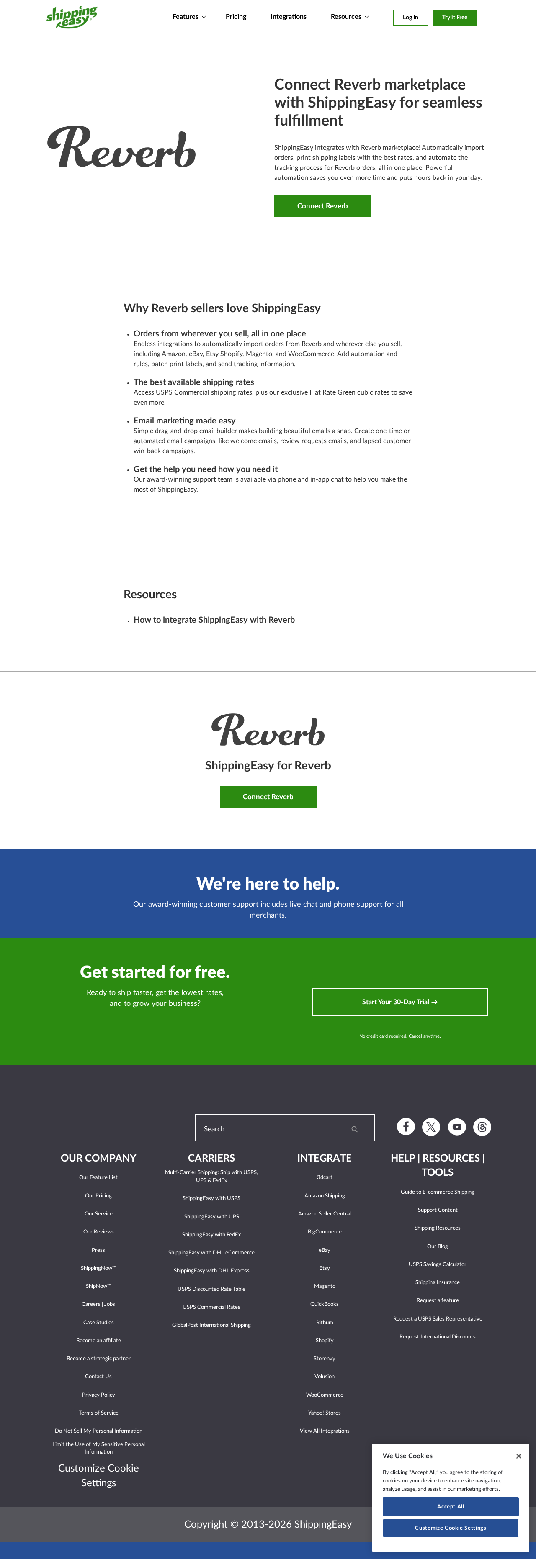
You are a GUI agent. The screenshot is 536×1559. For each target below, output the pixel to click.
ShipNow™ (98, 1286)
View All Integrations (325, 1431)
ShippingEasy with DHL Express (212, 1271)
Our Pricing (98, 1196)
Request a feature (438, 1300)
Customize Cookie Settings (450, 1528)
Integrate (324, 1159)
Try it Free (454, 18)
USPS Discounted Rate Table (211, 1289)
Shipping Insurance (437, 1282)
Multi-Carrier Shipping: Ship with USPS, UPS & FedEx (211, 1176)
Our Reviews (98, 1232)
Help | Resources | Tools (438, 1166)
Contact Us (98, 1377)
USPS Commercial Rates (211, 1307)
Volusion (324, 1377)
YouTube (457, 1126)
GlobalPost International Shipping (211, 1325)
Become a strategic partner (99, 1359)
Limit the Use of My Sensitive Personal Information (98, 1448)
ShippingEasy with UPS (211, 1217)
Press (98, 1250)
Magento (324, 1286)
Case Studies (98, 1323)
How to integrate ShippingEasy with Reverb (214, 620)
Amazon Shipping (324, 1196)
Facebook (406, 1126)
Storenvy (324, 1359)
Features (185, 16)
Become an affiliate (98, 1341)
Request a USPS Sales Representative (437, 1319)
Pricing (236, 16)
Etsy (324, 1268)
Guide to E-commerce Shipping (437, 1192)
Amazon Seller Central (324, 1214)
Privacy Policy (98, 1395)
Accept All (450, 1507)
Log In (410, 18)
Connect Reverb (322, 206)
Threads (482, 1127)
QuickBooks (324, 1304)
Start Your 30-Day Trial (396, 1002)
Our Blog (437, 1246)
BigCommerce (325, 1232)
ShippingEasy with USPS (211, 1198)
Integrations (289, 16)
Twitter (431, 1127)
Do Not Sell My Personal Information (98, 1431)
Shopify (325, 1341)
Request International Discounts (437, 1337)
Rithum (324, 1323)
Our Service (99, 1214)
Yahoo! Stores (324, 1413)
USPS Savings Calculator (437, 1264)
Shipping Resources (438, 1228)
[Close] (519, 1456)
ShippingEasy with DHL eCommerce (211, 1253)
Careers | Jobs (98, 1304)
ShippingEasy (72, 20)
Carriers (211, 1159)
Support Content (438, 1210)
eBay (324, 1250)
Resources (346, 16)
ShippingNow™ (98, 1268)
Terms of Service (99, 1413)
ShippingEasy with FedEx (211, 1235)
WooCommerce (324, 1395)
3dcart (324, 1177)
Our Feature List (98, 1177)
